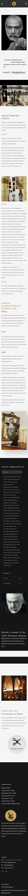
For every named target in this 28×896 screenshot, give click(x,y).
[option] (14, 189)
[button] (26, 3)
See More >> (6, 573)
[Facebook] (2, 871)
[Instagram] (6, 871)
